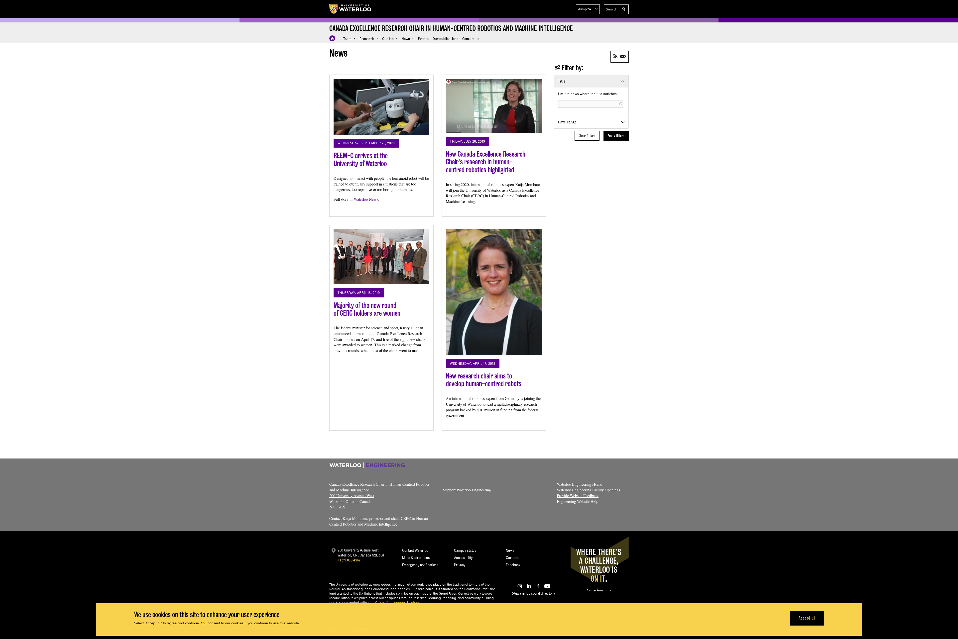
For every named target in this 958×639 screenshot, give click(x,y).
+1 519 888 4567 (349, 560)
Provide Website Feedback (578, 495)
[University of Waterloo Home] (350, 9)
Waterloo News (366, 199)
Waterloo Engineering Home (579, 484)
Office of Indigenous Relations (397, 602)
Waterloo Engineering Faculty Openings (588, 489)
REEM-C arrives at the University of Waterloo (361, 159)
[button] (587, 9)
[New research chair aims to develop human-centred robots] (494, 292)
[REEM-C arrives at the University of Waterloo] (381, 107)
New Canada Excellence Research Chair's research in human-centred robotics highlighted (485, 162)
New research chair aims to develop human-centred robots (483, 379)
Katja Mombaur (355, 518)
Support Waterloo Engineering (467, 489)
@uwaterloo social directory (533, 593)
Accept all (807, 618)
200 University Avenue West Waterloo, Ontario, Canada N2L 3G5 (351, 501)
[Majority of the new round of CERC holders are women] (381, 256)
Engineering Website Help (577, 501)
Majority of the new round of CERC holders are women (367, 309)
